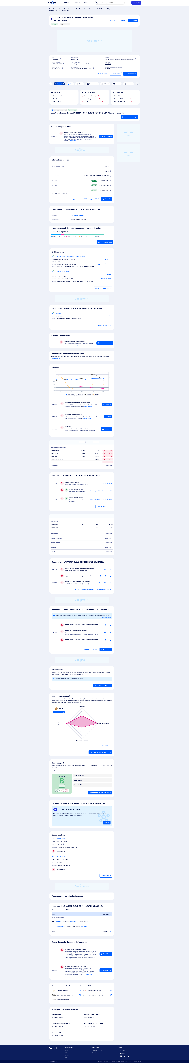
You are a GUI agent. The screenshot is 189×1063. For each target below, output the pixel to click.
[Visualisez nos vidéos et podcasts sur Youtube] (128, 1056)
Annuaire (67, 1055)
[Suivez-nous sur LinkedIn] (121, 1056)
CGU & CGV (106, 1061)
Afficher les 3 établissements (103, 288)
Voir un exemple (72, 140)
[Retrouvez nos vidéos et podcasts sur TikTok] (132, 1056)
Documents (130, 84)
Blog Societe (122, 1050)
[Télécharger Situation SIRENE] (110, 185)
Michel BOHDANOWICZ (71, 847)
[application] (82, 381)
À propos (100, 1061)
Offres (85, 2)
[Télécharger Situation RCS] (110, 180)
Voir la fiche (108, 316)
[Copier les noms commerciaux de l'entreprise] (110, 175)
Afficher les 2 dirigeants (104, 325)
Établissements (93, 84)
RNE (109, 68)
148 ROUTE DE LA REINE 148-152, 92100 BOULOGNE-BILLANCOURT (123, 59)
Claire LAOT (108, 64)
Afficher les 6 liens (106, 875)
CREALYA (68, 865)
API (66, 1057)
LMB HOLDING (62, 865)
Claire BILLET (59, 921)
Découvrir (106, 822)
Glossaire (94, 1052)
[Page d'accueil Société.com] (52, 2)
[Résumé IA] (100, 569)
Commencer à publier (106, 617)
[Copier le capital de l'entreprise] (110, 171)
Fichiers (67, 1052)
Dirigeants (106, 84)
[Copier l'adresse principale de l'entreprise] (135, 58)
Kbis (71, 84)
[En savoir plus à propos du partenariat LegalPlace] (80, 991)
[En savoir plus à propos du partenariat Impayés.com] (111, 991)
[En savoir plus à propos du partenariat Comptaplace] (80, 999)
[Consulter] (105, 569)
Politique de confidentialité (126, 1061)
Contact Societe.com (97, 1050)
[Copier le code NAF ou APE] (90, 63)
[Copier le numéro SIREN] (60, 58)
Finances (118, 84)
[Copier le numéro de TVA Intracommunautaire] (62, 68)
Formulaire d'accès (56, 358)
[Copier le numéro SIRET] (63, 63)
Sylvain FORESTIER (74, 921)
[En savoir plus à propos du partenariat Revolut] (80, 995)
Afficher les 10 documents (104, 507)
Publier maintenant (106, 649)
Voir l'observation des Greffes (59, 193)
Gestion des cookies (115, 1061)
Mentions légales (103, 73)
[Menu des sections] (50, 83)
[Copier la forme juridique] (93, 68)
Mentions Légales (137, 1061)
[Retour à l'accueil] (53, 1048)
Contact (81, 84)
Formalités (77, 2)
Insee (106, 68)
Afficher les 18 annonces (90, 649)
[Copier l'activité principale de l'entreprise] (110, 166)
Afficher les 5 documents (104, 589)
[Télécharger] (110, 569)
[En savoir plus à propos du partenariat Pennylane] (111, 995)
